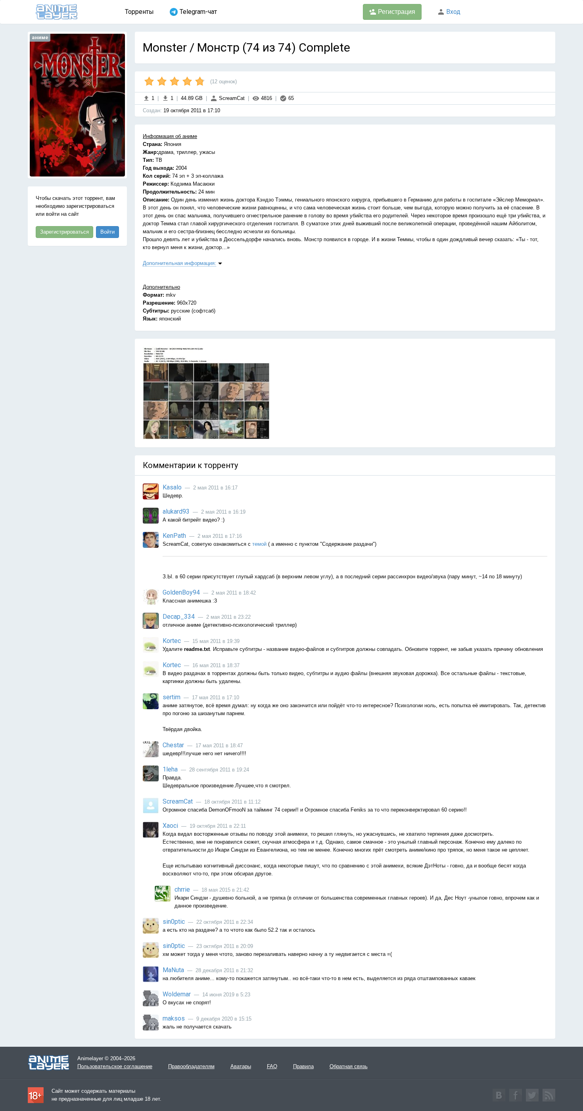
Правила (303, 1066)
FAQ (272, 1066)
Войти (107, 232)
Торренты (139, 11)
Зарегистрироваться (64, 232)
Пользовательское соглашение (114, 1066)
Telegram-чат (198, 11)
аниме (40, 37)
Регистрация (395, 11)
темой (259, 544)
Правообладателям (191, 1066)
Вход (452, 11)
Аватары (240, 1066)
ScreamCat (231, 98)
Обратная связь (349, 1066)
